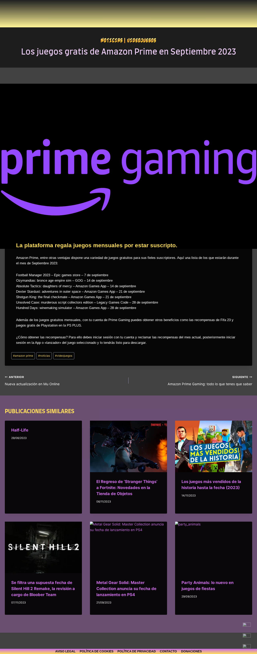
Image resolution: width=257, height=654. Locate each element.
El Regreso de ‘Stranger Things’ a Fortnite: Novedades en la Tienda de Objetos (126, 487)
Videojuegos (141, 40)
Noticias (112, 40)
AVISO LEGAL (65, 651)
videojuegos (63, 355)
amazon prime (23, 355)
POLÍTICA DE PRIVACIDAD (136, 651)
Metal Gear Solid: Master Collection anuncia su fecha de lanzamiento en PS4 (126, 588)
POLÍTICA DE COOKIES (96, 651)
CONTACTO (168, 651)
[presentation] (128, 446)
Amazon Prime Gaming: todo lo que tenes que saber (210, 380)
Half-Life (19, 430)
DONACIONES (191, 651)
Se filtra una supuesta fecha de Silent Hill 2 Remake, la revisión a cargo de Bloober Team (43, 588)
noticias (44, 355)
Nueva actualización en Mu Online (32, 380)
